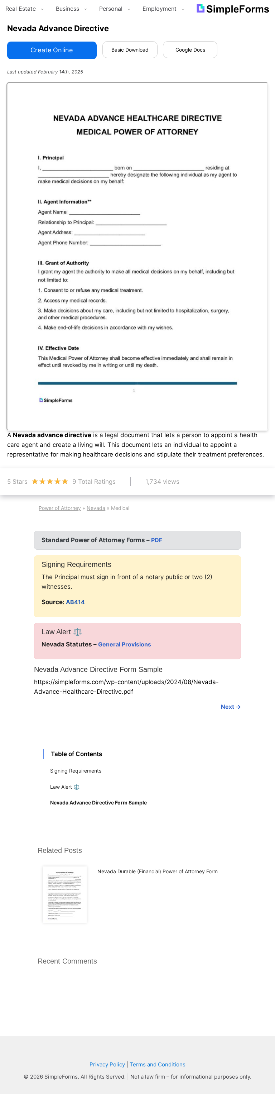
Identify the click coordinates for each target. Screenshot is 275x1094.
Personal (110, 8)
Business (67, 8)
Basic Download (130, 50)
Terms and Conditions (157, 1064)
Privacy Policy (107, 1064)
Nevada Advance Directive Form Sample (98, 802)
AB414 (75, 602)
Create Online (51, 50)
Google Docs (190, 50)
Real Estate (20, 8)
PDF (156, 540)
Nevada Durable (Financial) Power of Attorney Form (157, 871)
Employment (160, 8)
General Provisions (124, 644)
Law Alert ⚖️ (64, 787)
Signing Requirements (75, 771)
